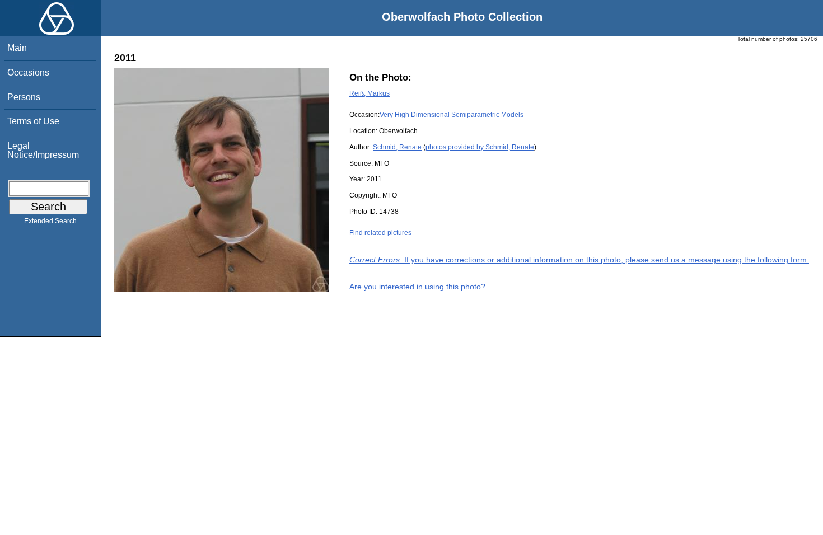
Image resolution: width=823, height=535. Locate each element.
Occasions (28, 72)
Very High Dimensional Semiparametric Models (451, 115)
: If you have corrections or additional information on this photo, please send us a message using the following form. (579, 259)
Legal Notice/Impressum (43, 150)
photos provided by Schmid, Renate (479, 147)
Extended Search (50, 221)
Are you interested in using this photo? (417, 286)
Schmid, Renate (397, 147)
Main (17, 48)
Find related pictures (380, 233)
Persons (23, 97)
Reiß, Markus (369, 93)
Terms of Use (33, 121)
